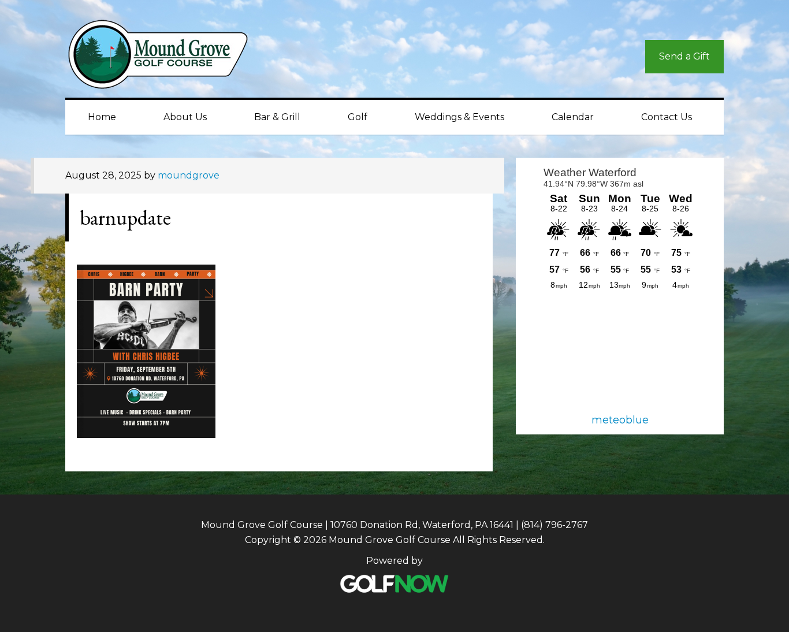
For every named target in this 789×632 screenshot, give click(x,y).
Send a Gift (684, 56)
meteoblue (620, 420)
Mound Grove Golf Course (169, 57)
